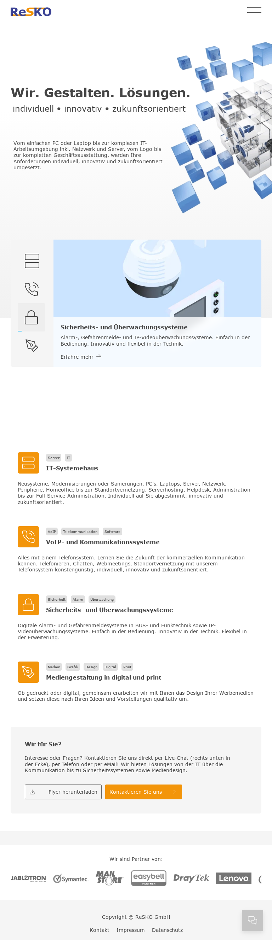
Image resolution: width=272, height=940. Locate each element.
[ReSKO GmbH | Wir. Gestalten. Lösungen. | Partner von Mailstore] (110, 879)
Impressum (131, 930)
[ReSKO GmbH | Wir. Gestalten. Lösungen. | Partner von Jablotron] (28, 879)
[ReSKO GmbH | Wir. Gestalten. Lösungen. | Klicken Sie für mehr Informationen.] (136, 478)
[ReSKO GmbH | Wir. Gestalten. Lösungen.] (31, 12)
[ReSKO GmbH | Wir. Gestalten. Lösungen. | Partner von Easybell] (148, 879)
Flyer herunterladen (73, 792)
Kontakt (99, 930)
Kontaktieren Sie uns (135, 792)
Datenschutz (167, 930)
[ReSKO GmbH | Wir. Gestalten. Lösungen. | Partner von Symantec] (71, 879)
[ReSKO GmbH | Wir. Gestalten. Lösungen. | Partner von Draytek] (191, 879)
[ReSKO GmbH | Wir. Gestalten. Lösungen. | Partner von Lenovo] (233, 879)
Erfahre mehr (77, 357)
